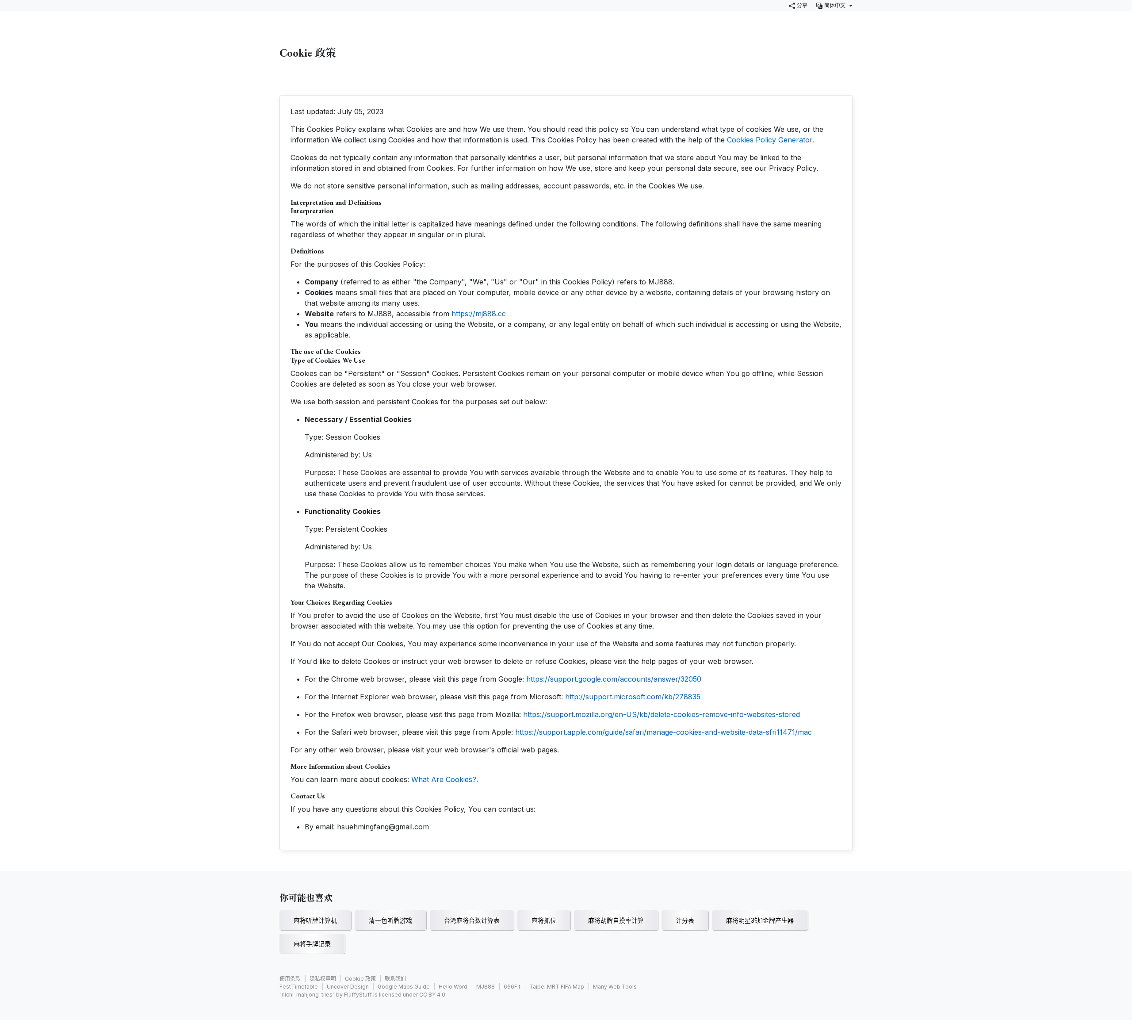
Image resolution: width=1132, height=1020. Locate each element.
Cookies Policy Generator (769, 139)
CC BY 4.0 (432, 994)
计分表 (685, 920)
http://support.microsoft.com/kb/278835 (632, 696)
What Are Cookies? (443, 779)
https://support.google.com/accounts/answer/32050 (613, 679)
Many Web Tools (615, 986)
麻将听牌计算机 (315, 920)
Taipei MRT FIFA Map (556, 986)
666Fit (512, 986)
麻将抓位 (544, 920)
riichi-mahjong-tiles (307, 994)
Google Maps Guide (404, 986)
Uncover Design (348, 986)
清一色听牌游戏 (390, 920)
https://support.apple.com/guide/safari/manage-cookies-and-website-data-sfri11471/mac (663, 732)
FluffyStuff (358, 994)
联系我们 (395, 978)
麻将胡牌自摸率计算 (616, 920)
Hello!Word (453, 986)
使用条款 (290, 978)
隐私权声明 (323, 978)
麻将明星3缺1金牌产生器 (760, 920)
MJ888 (485, 986)
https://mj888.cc (478, 313)
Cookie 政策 (360, 978)
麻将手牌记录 (312, 943)
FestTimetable (298, 986)
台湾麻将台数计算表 (472, 920)
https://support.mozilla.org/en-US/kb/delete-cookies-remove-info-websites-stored (661, 714)
